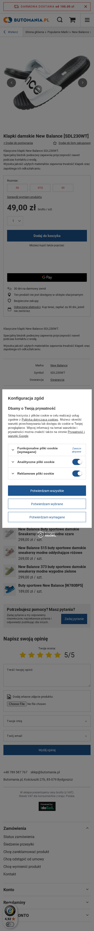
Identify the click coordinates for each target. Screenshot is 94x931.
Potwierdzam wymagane (47, 517)
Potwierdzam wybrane (47, 504)
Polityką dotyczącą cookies (40, 419)
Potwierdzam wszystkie (47, 490)
